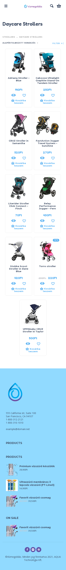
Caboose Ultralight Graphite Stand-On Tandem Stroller (47, 80)
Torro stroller (47, 266)
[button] (6, 6)
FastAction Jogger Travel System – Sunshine (47, 143)
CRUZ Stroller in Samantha (18, 142)
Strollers (9, 37)
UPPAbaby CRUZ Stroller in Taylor (33, 330)
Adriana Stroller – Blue (18, 79)
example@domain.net (18, 429)
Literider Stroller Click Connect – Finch (18, 206)
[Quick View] (13, 95)
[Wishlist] (24, 95)
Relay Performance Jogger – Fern (47, 206)
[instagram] (33, 549)
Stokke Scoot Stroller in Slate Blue (18, 269)
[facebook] (27, 549)
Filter (56, 43)
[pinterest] (38, 549)
